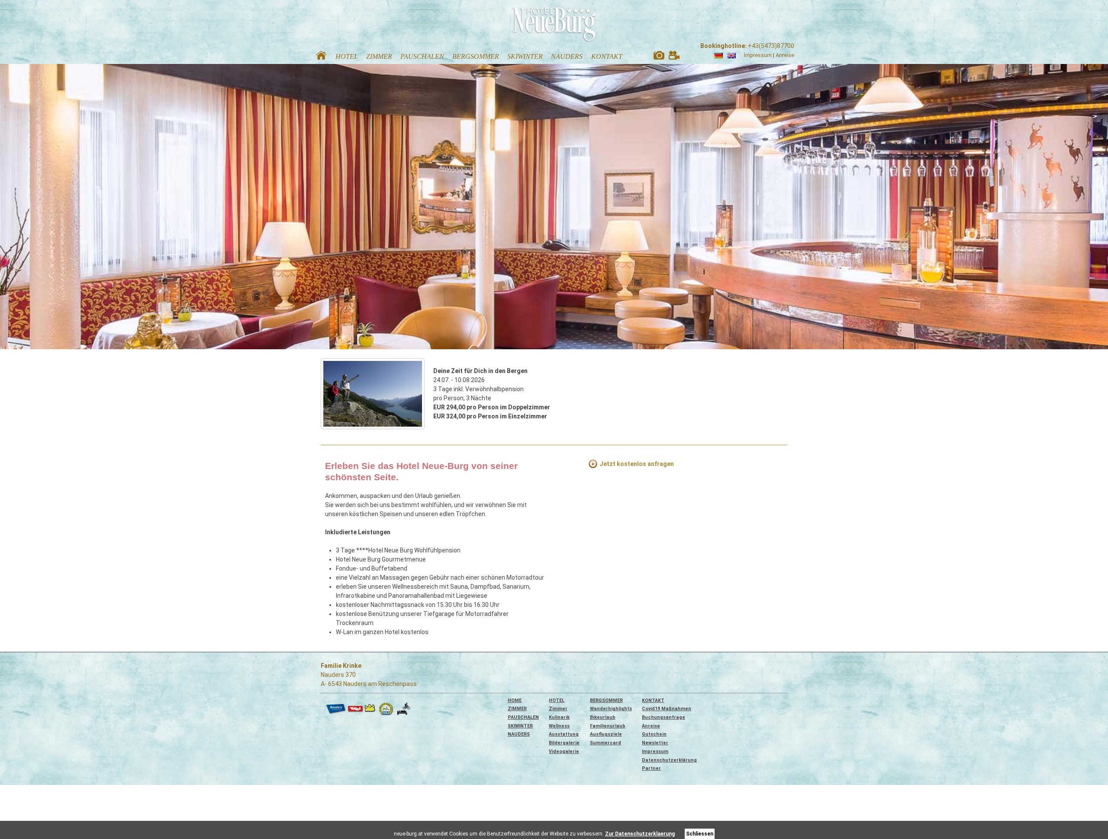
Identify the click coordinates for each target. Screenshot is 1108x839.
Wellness (559, 726)
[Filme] (674, 57)
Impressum (758, 55)
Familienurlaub (607, 726)
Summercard (605, 743)
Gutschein (654, 734)
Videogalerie (564, 751)
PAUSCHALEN (523, 717)
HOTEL (556, 700)
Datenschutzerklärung (669, 760)
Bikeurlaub (602, 717)
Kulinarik (559, 717)
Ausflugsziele (606, 734)
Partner (651, 768)
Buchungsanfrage (663, 717)
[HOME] (321, 57)
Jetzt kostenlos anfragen (636, 463)
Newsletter (655, 743)
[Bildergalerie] (659, 57)
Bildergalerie (564, 743)
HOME (515, 700)
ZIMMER (517, 708)
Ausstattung (564, 734)
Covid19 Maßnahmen (666, 708)
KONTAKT (653, 700)
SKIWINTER (520, 726)
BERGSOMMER (606, 700)
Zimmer (558, 708)
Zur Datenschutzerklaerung (640, 834)
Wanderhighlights (611, 708)
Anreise (785, 55)
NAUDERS (519, 734)
